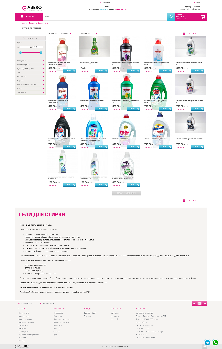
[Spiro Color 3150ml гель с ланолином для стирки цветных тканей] (94, 130)
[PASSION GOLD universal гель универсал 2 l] (62, 92)
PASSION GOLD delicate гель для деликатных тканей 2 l (59, 63)
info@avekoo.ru (26, 303)
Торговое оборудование (28, 335)
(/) (126, 193)
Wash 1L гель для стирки (89, 63)
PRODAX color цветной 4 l (121, 139)
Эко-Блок (22, 338)
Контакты (104, 9)
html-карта (115, 313)
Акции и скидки (121, 9)
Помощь (57, 328)
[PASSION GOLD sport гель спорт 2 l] (94, 92)
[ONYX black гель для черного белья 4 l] (190, 122)
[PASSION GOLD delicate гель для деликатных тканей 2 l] (62, 54)
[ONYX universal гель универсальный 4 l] (190, 46)
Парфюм (22, 328)
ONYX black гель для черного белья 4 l (189, 139)
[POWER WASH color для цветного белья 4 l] (158, 92)
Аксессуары (23, 331)
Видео (111, 9)
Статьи (56, 331)
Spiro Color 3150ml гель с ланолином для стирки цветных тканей (93, 139)
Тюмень (87, 316)
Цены (55, 335)
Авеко (24, 23)
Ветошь (21, 341)
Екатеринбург (90, 313)
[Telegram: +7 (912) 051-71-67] (207, 342)
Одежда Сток (23, 316)
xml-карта (115, 316)
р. (185, 19)
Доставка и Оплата (61, 319)
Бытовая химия (43, 23)
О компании (94, 9)
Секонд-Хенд (23, 313)
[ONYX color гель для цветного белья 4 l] (190, 84)
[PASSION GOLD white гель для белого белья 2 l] (158, 54)
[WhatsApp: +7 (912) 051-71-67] (215, 342)
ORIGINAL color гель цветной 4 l (155, 139)
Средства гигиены (26, 322)
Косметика (23, 325)
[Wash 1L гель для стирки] (94, 46)
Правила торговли (61, 322)
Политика (57, 325)
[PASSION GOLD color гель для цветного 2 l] (126, 92)
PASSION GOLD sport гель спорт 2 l (92, 101)
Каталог (32, 23)
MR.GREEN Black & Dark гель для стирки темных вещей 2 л (123, 177)
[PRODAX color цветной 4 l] (126, 130)
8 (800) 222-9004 (192, 6)
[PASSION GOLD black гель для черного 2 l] (126, 54)
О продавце (58, 313)
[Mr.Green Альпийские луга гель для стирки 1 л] (62, 161)
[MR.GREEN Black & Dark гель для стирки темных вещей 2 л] (126, 168)
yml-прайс (115, 319)
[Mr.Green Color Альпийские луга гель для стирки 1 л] (94, 168)
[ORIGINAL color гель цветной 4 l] (158, 130)
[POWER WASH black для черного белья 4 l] (62, 130)
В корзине (179, 15)
